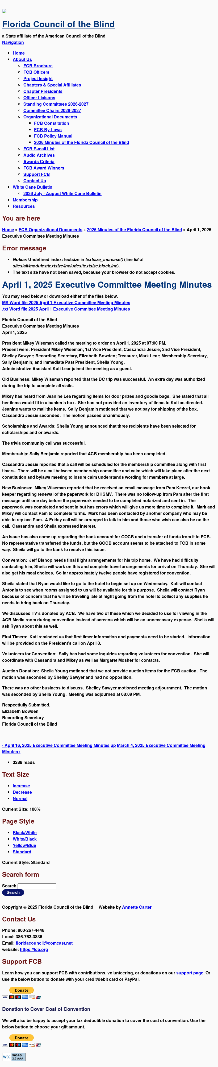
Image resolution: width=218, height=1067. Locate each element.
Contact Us (34, 180)
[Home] (4, 12)
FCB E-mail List (38, 149)
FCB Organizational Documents (50, 229)
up (113, 745)
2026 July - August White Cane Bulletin (62, 193)
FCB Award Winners (43, 168)
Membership (25, 200)
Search (10, 886)
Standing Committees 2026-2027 (56, 104)
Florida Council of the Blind (58, 24)
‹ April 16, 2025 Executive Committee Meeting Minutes (56, 745)
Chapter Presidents (42, 91)
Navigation (13, 42)
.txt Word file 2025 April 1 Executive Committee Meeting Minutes (66, 309)
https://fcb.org (34, 949)
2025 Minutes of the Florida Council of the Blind (134, 229)
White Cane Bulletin (32, 187)
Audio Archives (39, 155)
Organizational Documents (50, 117)
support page (189, 973)
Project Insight (38, 78)
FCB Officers (36, 72)
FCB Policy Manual (53, 136)
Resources (24, 206)
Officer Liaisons (39, 97)
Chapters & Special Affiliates (52, 85)
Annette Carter (137, 907)
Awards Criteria (38, 161)
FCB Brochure (38, 66)
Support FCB (36, 174)
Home (19, 53)
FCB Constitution (51, 123)
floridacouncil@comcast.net (44, 943)
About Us (22, 59)
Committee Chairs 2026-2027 (52, 110)
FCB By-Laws (48, 129)
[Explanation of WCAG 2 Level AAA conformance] (14, 1059)
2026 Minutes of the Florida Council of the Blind (81, 142)
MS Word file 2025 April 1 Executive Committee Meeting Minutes (66, 302)
